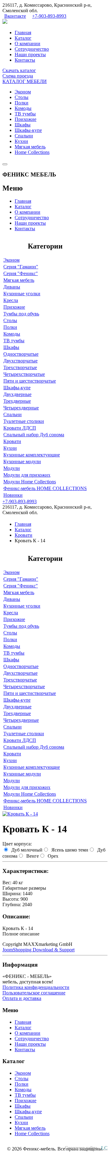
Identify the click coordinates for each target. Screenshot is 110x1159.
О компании (27, 43)
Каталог (23, 38)
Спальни (24, 135)
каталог (19, 70)
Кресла (10, 300)
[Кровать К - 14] (20, 813)
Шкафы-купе (28, 130)
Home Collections (32, 152)
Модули (11, 468)
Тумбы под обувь (21, 313)
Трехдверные (17, 401)
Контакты (25, 60)
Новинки (13, 495)
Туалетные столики (23, 421)
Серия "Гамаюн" (20, 266)
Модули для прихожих (26, 475)
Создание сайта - (86, 1147)
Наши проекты (30, 54)
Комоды (23, 108)
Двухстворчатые (20, 360)
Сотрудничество (32, 49)
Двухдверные (17, 394)
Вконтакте (15, 16)
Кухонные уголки (21, 293)
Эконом (23, 91)
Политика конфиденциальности (35, 987)
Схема (17, 75)
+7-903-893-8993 (49, 16)
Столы (21, 97)
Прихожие (25, 119)
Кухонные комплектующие (31, 454)
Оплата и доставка (21, 998)
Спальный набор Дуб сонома (33, 434)
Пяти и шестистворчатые (29, 380)
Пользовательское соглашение (33, 992)
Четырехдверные (21, 407)
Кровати (12, 441)
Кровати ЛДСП (19, 428)
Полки (21, 102)
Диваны (11, 286)
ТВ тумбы (25, 113)
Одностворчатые (20, 354)
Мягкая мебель (30, 146)
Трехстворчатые (20, 367)
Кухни (21, 141)
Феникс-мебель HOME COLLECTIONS (45, 488)
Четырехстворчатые (24, 374)
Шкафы (23, 124)
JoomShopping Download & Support (38, 949)
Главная (23, 32)
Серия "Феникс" (20, 273)
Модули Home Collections (29, 481)
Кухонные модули (22, 461)
